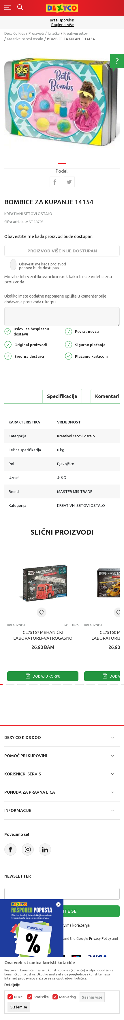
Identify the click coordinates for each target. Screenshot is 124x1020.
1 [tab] (62, 163)
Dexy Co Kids (14, 33)
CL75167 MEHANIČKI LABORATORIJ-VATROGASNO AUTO (42, 638)
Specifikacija (62, 396)
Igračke (54, 33)
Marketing (67, 997)
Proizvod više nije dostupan (62, 250)
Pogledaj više (62, 25)
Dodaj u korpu (46, 676)
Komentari (107, 396)
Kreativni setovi (76, 33)
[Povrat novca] (68, 331)
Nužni (18, 997)
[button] (41, 612)
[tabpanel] (62, 102)
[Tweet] (69, 182)
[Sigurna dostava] (8, 355)
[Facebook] (55, 182)
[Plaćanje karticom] (68, 355)
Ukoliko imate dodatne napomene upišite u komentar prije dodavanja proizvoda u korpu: (55, 299)
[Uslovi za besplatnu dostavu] (7, 331)
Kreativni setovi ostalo (25, 39)
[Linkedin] (45, 849)
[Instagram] (27, 849)
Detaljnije (12, 985)
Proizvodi (36, 33)
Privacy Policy (100, 938)
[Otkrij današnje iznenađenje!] (31, 930)
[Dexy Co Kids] (62, 7)
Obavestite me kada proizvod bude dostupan (48, 236)
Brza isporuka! (62, 20)
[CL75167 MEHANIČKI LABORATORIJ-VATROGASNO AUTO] (43, 583)
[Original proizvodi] (8, 344)
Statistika (41, 997)
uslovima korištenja (73, 925)
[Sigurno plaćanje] (68, 344)
